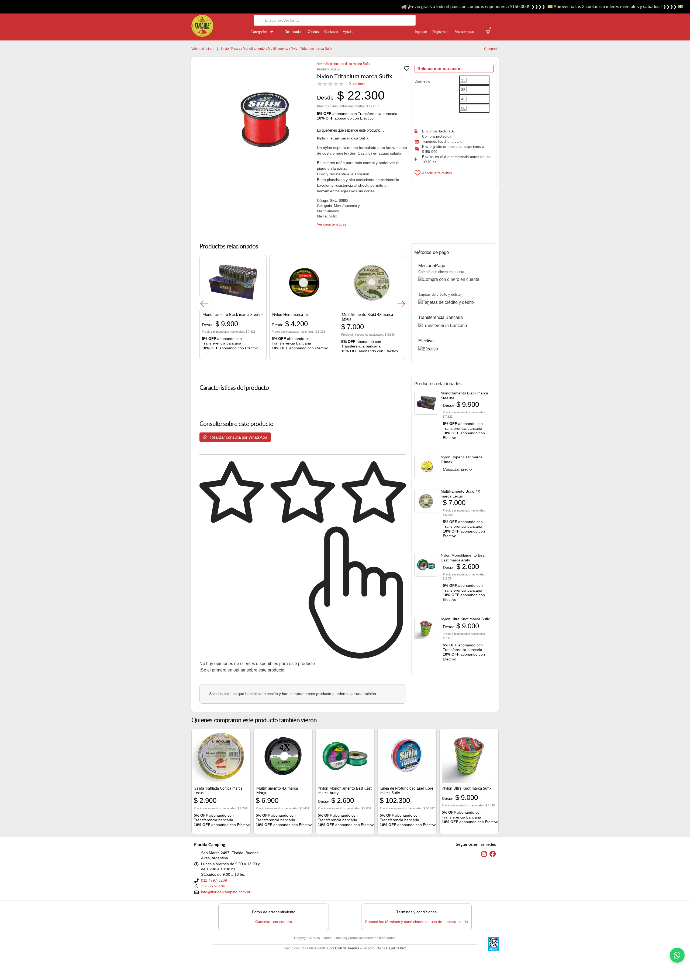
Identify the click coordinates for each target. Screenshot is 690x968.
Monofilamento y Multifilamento (265, 48)
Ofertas (313, 32)
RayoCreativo (396, 948)
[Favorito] (406, 70)
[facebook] (492, 854)
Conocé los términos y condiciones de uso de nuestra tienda (416, 921)
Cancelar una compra (273, 921)
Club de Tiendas (347, 948)
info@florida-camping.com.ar (225, 892)
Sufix (333, 216)
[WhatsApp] (677, 955)
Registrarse (440, 32)
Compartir (491, 49)
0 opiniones (358, 84)
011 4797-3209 (214, 880)
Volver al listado (203, 49)
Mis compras (464, 32)
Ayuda (348, 32)
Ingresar (421, 32)
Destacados (293, 32)
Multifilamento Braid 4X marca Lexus (460, 493)
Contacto (331, 32)
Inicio (225, 48)
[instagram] (484, 854)
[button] (204, 303)
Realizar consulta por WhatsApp (238, 437)
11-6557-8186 (213, 886)
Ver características (331, 224)
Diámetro (422, 81)
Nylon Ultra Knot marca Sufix (465, 619)
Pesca (235, 48)
